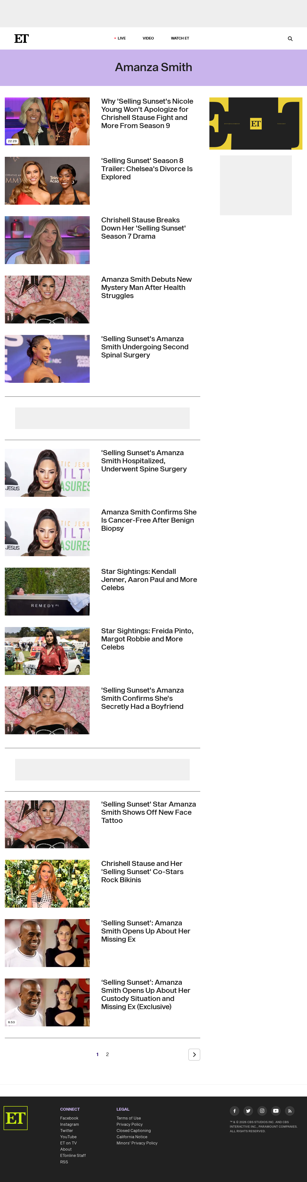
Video (148, 38)
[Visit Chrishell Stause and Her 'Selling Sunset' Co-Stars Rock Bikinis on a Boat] (47, 884)
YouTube (68, 1137)
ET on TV (68, 1143)
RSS (64, 1162)
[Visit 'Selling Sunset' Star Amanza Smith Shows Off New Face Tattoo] (47, 824)
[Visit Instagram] (262, 1112)
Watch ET (180, 38)
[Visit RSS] (290, 1112)
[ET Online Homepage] (21, 39)
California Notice (132, 1137)
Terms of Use (129, 1118)
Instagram (69, 1124)
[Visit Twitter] (248, 1112)
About (66, 1149)
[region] (255, 123)
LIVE (122, 38)
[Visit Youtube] (276, 1111)
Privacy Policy (130, 1124)
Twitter (66, 1131)
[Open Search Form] (290, 39)
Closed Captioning (134, 1131)
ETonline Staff (73, 1156)
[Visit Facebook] (234, 1112)
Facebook (69, 1118)
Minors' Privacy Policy (137, 1143)
